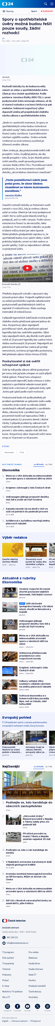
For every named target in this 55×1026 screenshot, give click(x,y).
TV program (8, 952)
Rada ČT (33, 974)
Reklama (33, 957)
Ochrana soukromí (19, 1021)
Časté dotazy (35, 991)
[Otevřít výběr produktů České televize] (52, 4)
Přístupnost (35, 1021)
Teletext (6, 969)
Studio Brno (34, 963)
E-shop (5, 985)
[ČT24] (7, 4)
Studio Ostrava (36, 969)
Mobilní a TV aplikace (12, 991)
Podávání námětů (37, 985)
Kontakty (33, 997)
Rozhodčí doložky (10, 284)
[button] (27, 268)
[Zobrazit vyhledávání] (46, 4)
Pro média (33, 952)
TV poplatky (8, 963)
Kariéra (32, 980)
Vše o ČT (6, 997)
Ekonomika (9, 452)
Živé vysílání (8, 957)
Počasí (5, 980)
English (5, 1021)
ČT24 (22, 452)
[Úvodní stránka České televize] (14, 920)
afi (3, 38)
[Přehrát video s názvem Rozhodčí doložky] (27, 268)
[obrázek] (27, 60)
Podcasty (6, 974)
